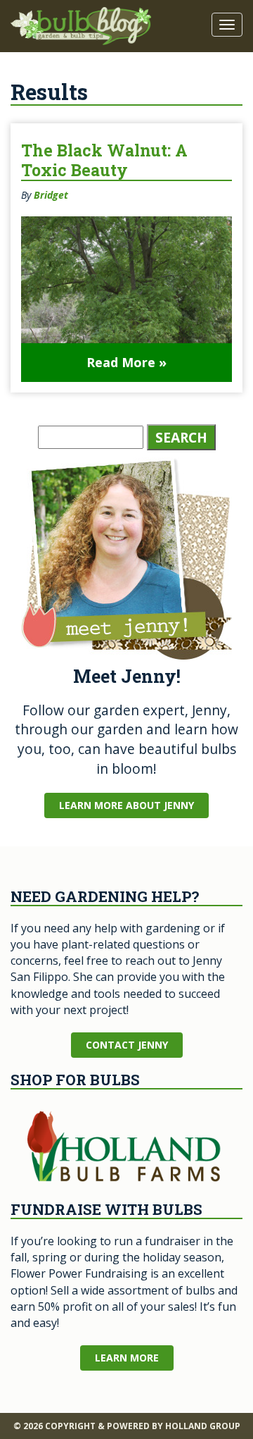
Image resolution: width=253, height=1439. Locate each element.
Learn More (127, 1357)
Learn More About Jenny (126, 805)
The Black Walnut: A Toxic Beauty (104, 160)
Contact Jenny (127, 1044)
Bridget (51, 195)
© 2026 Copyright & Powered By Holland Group (126, 1426)
